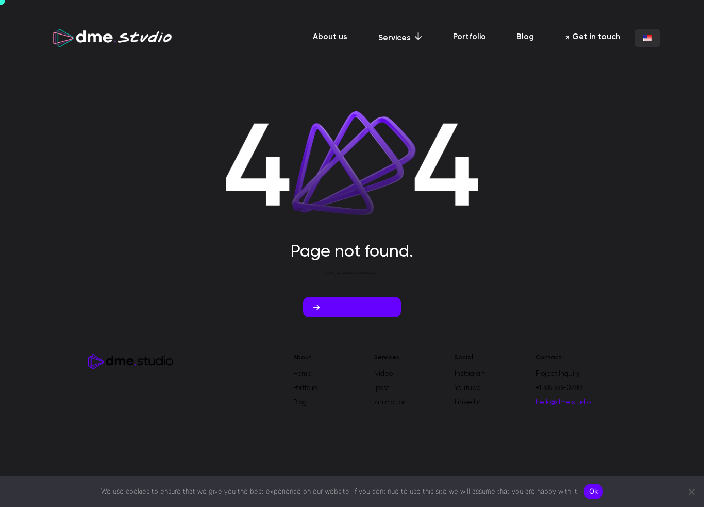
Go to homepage (357, 306)
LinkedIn (468, 402)
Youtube (468, 388)
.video (383, 373)
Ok (593, 491)
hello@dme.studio (563, 402)
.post (381, 388)
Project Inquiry (557, 373)
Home (302, 373)
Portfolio (305, 388)
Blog (300, 402)
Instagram (470, 373)
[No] (691, 491)
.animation (390, 402)
